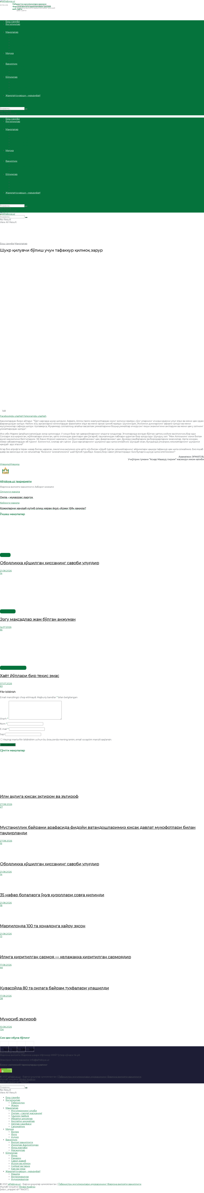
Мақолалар (12, 32)
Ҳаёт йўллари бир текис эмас (29, 675)
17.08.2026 (6, 965)
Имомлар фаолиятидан (25, 69)
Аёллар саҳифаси (21, 48)
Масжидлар (18, 74)
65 (1, 630)
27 (1, 807)
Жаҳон (15, 29)
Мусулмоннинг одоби (24, 34)
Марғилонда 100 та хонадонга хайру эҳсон (42, 925)
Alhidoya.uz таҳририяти (16, 481)
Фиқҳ (14, 79)
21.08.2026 (6, 570)
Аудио (15, 61)
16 (1, 843)
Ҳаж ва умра (18, 93)
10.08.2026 (6, 1027)
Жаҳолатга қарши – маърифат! (23, 95)
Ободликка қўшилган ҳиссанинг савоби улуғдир (49, 562)
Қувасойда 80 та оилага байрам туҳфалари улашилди (54, 988)
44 (1, 967)
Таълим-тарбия (20, 40)
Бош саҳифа (13, 21)
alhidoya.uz (14, 1076)
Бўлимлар (11, 77)
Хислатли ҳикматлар (23, 45)
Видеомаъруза (20, 100)
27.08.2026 (6, 804)
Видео (15, 56)
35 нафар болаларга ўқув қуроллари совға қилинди (52, 894)
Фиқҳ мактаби (19, 71)
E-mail (4, 729)
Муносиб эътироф (18, 1019)
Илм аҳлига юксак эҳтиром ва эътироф (39, 796)
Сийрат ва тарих (20, 90)
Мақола (15, 98)
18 (1, 905)
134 (2, 1029)
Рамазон (16, 82)
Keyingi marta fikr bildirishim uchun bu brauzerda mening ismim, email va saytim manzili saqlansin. (57, 739)
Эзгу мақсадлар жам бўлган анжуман (38, 619)
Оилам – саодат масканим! (26, 37)
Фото (14, 58)
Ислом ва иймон (21, 87)
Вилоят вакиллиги (22, 66)
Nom (3, 723)
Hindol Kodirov (27, 1079)
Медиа (10, 53)
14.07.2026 (5, 627)
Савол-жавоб (18, 85)
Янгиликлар (13, 24)
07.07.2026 (6, 683)
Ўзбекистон (18, 27)
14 (1, 573)
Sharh (4, 718)
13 (1, 936)
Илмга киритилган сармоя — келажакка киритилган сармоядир (65, 956)
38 (1, 998)
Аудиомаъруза (19, 103)
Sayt (2, 734)
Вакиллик (11, 64)
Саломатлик (18, 50)
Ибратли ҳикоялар (22, 42)
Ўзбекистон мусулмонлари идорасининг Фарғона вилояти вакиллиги (99, 1076)
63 (1, 686)
